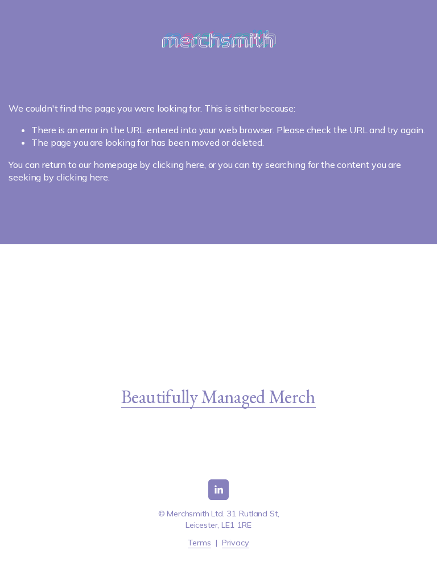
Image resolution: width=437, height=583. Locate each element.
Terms (199, 542)
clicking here (178, 164)
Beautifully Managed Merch (218, 396)
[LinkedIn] (218, 489)
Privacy (235, 542)
